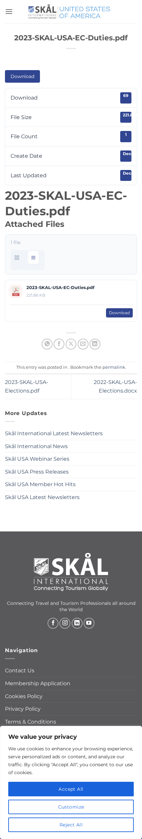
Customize (71, 807)
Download (22, 76)
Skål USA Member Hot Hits (40, 484)
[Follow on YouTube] (89, 623)
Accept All (70, 789)
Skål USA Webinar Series (37, 459)
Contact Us (19, 670)
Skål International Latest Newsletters (54, 433)
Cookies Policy (24, 696)
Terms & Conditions (30, 722)
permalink (113, 367)
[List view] (33, 257)
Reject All (71, 825)
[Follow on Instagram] (64, 623)
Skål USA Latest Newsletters (42, 497)
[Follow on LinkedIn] (77, 623)
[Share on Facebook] (58, 344)
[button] (9, 11)
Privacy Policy (23, 709)
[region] (71, 782)
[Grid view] (17, 257)
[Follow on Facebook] (53, 623)
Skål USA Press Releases (37, 472)
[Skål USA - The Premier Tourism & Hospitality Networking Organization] (71, 11)
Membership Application (37, 683)
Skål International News (36, 446)
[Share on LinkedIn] (94, 344)
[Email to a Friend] (83, 344)
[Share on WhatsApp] (47, 344)
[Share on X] (71, 344)
